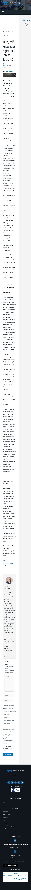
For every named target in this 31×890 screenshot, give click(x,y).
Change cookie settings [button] (10, 865)
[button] (3, 12)
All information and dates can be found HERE (8, 563)
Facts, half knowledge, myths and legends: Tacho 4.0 (9, 51)
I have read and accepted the (8, 748)
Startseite (5, 20)
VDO (4, 339)
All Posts (5, 656)
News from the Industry (9, 25)
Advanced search (26, 7)
